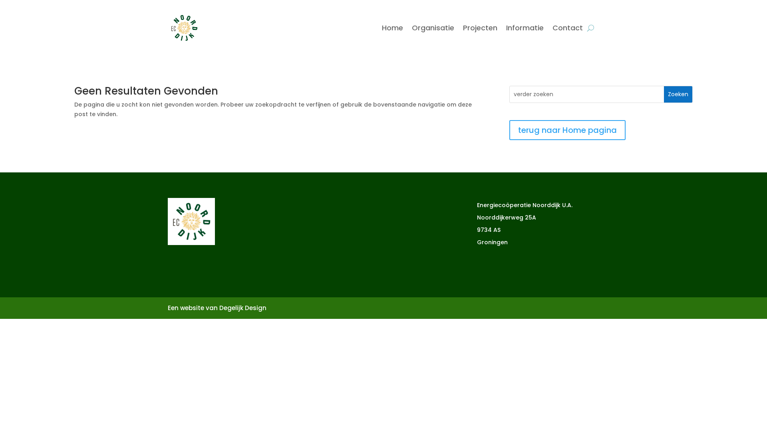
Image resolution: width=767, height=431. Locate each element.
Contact (567, 28)
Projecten (480, 28)
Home (392, 28)
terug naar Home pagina (567, 130)
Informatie (525, 28)
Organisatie (433, 28)
